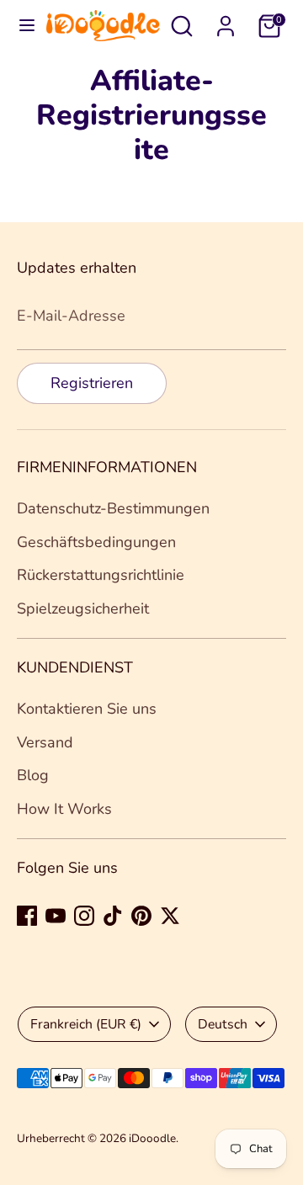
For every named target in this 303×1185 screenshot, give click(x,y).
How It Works (64, 809)
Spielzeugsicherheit (83, 608)
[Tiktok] (113, 916)
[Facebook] (27, 916)
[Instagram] (84, 916)
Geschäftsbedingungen (96, 542)
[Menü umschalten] (24, 25)
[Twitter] (170, 916)
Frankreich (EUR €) (85, 1024)
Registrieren (91, 383)
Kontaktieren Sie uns (87, 709)
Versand (45, 742)
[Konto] (225, 21)
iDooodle (152, 1138)
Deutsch (222, 1024)
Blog (33, 775)
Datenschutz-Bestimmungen (113, 508)
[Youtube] (55, 916)
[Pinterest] (141, 916)
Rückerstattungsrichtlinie (100, 575)
